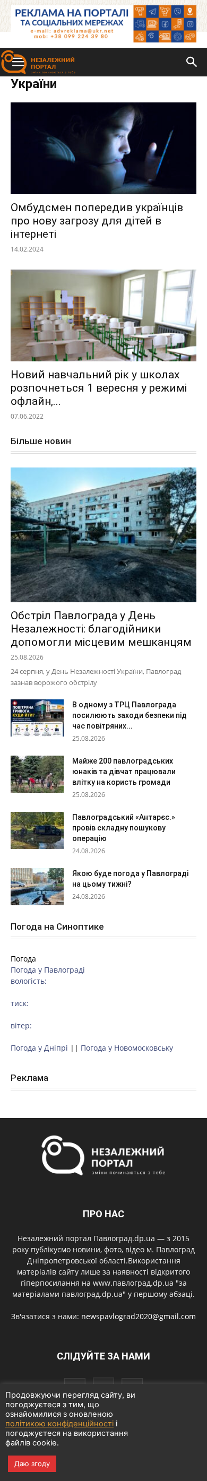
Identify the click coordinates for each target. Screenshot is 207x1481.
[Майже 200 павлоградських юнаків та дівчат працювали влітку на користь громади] (37, 774)
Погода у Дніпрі (39, 1048)
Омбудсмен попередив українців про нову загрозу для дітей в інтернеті (97, 220)
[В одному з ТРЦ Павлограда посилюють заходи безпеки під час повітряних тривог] (37, 718)
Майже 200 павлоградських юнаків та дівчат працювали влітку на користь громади (124, 771)
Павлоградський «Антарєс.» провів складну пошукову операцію (123, 828)
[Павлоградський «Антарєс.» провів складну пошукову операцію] (37, 830)
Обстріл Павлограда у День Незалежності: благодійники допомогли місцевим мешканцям (101, 628)
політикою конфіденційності (59, 1423)
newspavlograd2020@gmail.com (138, 1316)
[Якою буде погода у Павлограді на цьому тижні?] (37, 886)
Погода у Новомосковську (127, 1048)
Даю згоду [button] (32, 1463)
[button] (192, 62)
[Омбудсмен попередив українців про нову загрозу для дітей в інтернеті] (103, 148)
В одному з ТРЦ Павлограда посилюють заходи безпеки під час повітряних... (129, 715)
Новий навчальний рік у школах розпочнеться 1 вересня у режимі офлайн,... (99, 388)
